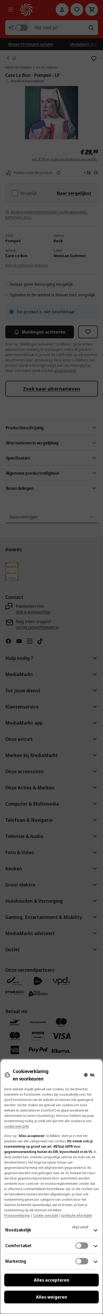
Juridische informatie (77, 1215)
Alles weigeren (51, 1297)
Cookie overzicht (45, 1215)
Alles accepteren (51, 1280)
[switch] (82, 1245)
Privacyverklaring (17, 1215)
